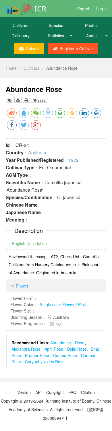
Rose (79, 342)
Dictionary (20, 35)
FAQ (72, 392)
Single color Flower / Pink (63, 304)
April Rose (54, 349)
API (38, 392)
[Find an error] (9, 100)
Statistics (56, 35)
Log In (102, 8)
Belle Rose (77, 349)
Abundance (60, 342)
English (83, 8)
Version (24, 392)
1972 (73, 160)
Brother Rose (37, 355)
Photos (91, 25)
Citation (88, 392)
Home (11, 68)
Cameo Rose (65, 355)
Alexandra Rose (25, 349)
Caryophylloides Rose (45, 361)
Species (56, 25)
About (91, 35)
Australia (37, 152)
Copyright (55, 392)
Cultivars (20, 25)
